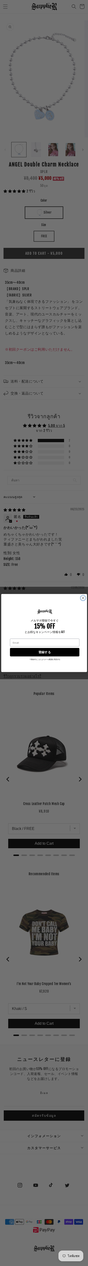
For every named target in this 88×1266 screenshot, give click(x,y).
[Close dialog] (83, 598)
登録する (44, 652)
